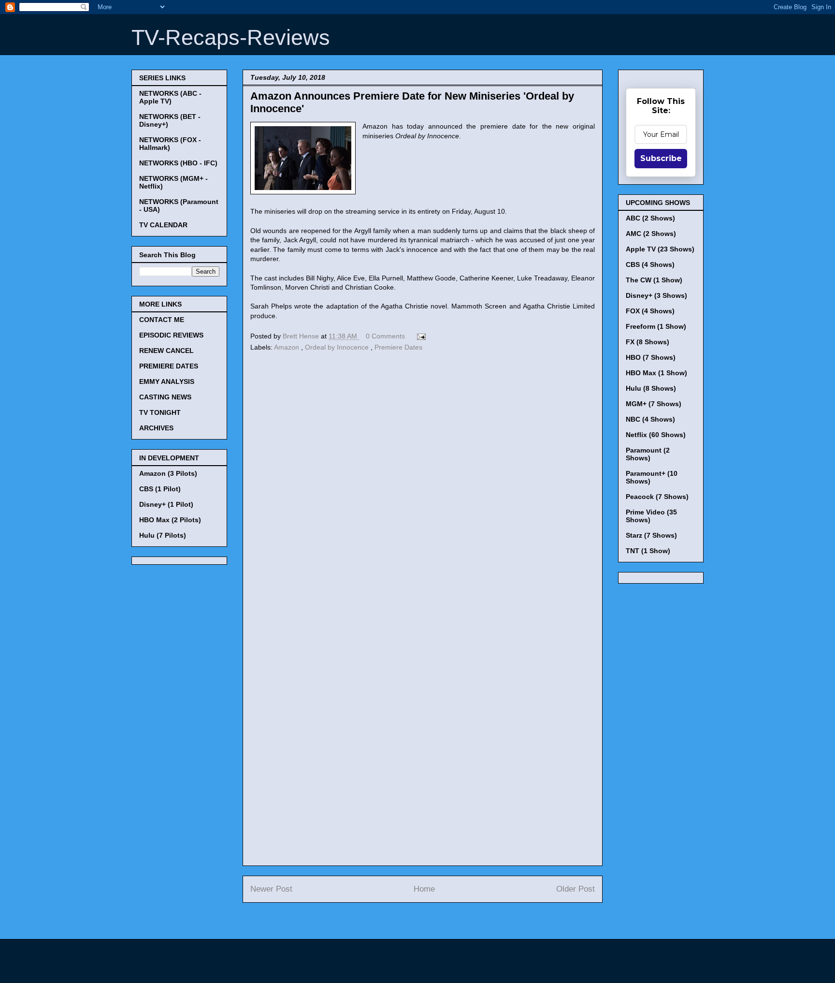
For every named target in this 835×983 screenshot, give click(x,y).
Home (424, 889)
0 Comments (385, 336)
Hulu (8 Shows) (651, 388)
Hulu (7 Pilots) (162, 535)
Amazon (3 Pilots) (168, 473)
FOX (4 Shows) (650, 311)
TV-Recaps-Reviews (230, 37)
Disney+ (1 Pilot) (166, 504)
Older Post (575, 889)
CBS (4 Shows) (650, 264)
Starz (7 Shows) (651, 535)
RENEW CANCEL (166, 350)
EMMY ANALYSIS (166, 381)
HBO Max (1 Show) (656, 373)
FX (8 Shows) (647, 342)
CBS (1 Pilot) (160, 489)
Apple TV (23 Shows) (660, 249)
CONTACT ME (161, 319)
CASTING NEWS (165, 397)
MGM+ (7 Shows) (653, 404)
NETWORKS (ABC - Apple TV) (170, 97)
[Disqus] (422, 487)
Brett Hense (302, 336)
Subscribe (661, 158)
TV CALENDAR (163, 225)
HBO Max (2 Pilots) (170, 520)
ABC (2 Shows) (650, 218)
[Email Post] (420, 336)
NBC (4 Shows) (650, 419)
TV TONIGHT (160, 412)
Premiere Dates (398, 347)
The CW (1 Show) (654, 280)
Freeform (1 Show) (656, 326)
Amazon (287, 347)
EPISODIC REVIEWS (171, 335)
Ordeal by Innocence (338, 347)
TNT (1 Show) (648, 551)
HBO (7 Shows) (651, 357)
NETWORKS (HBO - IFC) (178, 163)
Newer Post (271, 889)
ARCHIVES (156, 428)
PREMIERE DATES (168, 366)
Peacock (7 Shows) (657, 496)
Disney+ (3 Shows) (656, 295)
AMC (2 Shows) (651, 233)
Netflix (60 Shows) (656, 435)
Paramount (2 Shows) (648, 454)
